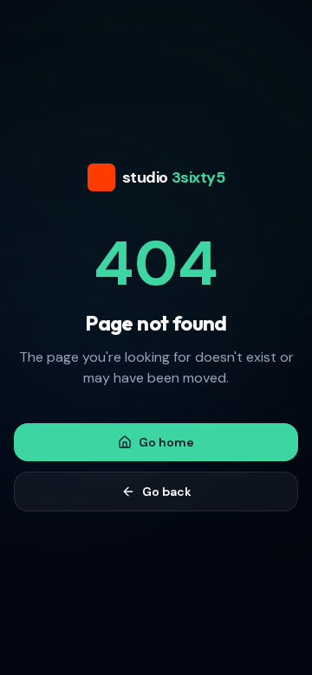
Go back (167, 491)
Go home (166, 442)
